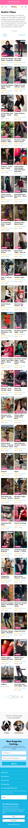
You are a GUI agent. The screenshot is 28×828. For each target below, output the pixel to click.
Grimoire (4, 471)
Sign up (14, 763)
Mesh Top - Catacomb (18, 389)
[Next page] (21, 697)
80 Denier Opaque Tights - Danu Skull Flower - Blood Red (7, 361)
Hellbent (4, 684)
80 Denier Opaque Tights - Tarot (20, 331)
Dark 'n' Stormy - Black (7, 278)
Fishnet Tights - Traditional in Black (19, 416)
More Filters (5, 35)
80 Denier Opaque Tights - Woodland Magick (7, 604)
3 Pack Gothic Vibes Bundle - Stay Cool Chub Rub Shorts (19, 169)
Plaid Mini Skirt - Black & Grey (19, 223)
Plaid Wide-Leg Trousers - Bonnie (7, 497)
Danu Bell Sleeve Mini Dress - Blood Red (20, 196)
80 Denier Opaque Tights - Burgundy (7, 59)
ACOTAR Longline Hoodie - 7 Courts (20, 550)
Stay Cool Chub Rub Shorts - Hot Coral (6, 332)
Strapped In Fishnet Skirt (5, 577)
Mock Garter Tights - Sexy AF (19, 251)
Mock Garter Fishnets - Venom (20, 577)
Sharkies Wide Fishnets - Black (6, 140)
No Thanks (14, 820)
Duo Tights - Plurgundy (18, 59)
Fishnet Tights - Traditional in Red (7, 658)
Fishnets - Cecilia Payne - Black (6, 167)
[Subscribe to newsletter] (25, 797)
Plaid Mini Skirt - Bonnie (6, 251)
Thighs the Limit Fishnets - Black (19, 86)
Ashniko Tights (19, 277)
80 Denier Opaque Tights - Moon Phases (7, 86)
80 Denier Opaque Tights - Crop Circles (20, 604)
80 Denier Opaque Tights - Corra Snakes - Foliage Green (20, 361)
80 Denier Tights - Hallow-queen (20, 140)
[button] (2, 7)
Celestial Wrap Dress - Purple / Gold (6, 224)
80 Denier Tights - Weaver (20, 497)
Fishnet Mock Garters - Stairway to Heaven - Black (7, 444)
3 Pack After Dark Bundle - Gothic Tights (7, 115)
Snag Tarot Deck (19, 631)
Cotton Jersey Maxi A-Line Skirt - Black (7, 196)
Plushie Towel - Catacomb (19, 658)
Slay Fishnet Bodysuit (5, 550)
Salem (16, 471)
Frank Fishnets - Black (6, 304)
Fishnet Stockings (20, 523)
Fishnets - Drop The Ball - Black (6, 389)
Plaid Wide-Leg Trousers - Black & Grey (20, 444)
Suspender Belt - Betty (6, 524)
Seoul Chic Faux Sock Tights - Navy (20, 685)
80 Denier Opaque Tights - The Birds (7, 632)
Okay (13, 816)
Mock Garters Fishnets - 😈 (18, 304)
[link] (22, 7)
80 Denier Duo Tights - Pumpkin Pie (6, 416)
